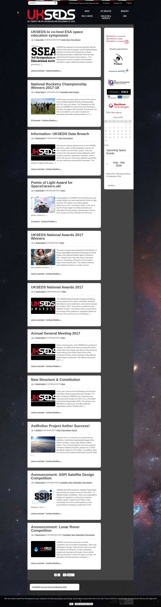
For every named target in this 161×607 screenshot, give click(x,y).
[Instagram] (126, 41)
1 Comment (35, 221)
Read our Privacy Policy (84, 604)
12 (65, 575)
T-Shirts (129, 3)
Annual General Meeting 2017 (55, 333)
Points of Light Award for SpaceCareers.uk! (52, 184)
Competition (64, 92)
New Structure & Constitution (55, 380)
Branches (125, 11)
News (68, 40)
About (87, 11)
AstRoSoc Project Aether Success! (60, 426)
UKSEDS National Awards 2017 (57, 287)
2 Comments (36, 120)
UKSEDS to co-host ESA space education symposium (57, 33)
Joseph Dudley (40, 243)
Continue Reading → (54, 71)
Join (124, 16)
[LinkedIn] (115, 41)
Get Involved (106, 11)
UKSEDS (39, 430)
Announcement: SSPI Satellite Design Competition (62, 476)
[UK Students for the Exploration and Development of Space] (51, 10)
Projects (74, 430)
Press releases (75, 40)
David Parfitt (39, 190)
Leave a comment (37, 71)
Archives (106, 3)
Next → (71, 575)
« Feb (106, 145)
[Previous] (107, 164)
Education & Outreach (106, 17)
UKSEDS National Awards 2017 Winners (57, 236)
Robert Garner (40, 138)
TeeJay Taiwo (40, 92)
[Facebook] (115, 36)
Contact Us (118, 3)
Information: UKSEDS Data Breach (60, 134)
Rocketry (76, 92)
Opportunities (77, 483)
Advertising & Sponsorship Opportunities (84, 3)
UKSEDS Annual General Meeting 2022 (49, 587)
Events (63, 40)
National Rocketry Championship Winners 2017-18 (59, 86)
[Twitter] (114, 39)
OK (71, 604)
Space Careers (87, 16)
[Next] (131, 164)
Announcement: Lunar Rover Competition (55, 528)
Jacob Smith (40, 40)
